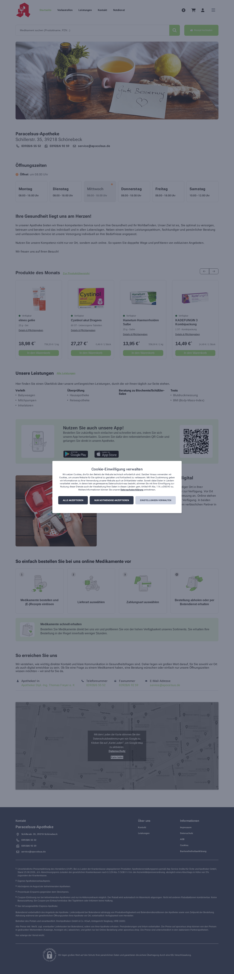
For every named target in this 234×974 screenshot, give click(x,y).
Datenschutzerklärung (131, 489)
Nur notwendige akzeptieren (111, 500)
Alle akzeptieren (73, 500)
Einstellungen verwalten (155, 500)
